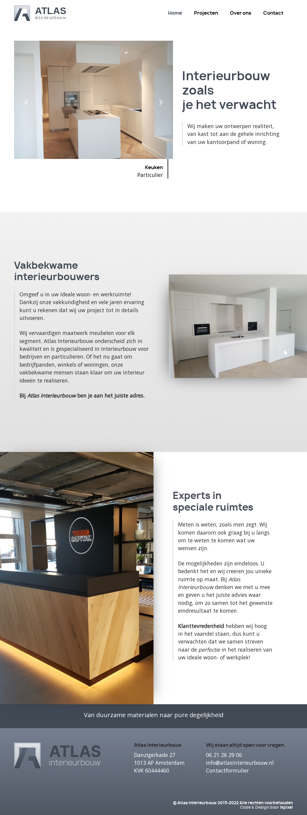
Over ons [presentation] (240, 13)
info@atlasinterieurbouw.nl (240, 762)
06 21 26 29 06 (224, 754)
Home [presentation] (175, 13)
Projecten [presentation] (206, 13)
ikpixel (286, 808)
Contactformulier (227, 770)
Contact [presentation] (273, 13)
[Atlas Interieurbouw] (40, 13)
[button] (26, 112)
